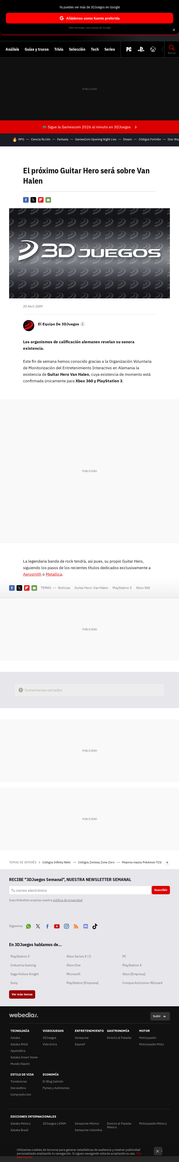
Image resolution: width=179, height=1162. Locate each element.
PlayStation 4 (131, 965)
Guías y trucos (37, 49)
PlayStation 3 (122, 588)
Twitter (33, 200)
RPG (21, 139)
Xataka (15, 1038)
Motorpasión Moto (151, 1044)
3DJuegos (49, 1038)
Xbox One (73, 965)
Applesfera (17, 1051)
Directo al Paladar (119, 1038)
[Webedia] (23, 1015)
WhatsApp (28, 925)
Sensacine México (87, 1124)
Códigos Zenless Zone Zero (96, 862)
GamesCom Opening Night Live (95, 139)
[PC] (129, 49)
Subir (157, 1016)
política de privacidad (68, 900)
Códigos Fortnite (150, 139)
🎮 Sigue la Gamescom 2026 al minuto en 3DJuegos (86, 127)
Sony (14, 983)
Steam (127, 139)
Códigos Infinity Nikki (56, 862)
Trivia (58, 49)
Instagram (66, 925)
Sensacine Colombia (88, 1130)
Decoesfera (18, 1088)
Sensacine (82, 1038)
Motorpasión (147, 1038)
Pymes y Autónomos (56, 1088)
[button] (61, 324)
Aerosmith (32, 574)
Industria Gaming (23, 965)
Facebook (26, 200)
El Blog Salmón (53, 1081)
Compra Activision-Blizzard (142, 983)
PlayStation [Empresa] (82, 983)
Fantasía (62, 139)
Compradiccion (20, 1094)
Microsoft (73, 974)
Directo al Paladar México (119, 1125)
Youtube (57, 925)
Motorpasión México (153, 1124)
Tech (95, 49)
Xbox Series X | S (78, 956)
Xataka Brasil (19, 1130)
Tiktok (95, 925)
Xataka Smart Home (24, 1057)
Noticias (64, 588)
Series (109, 49)
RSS (76, 925)
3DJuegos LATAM (54, 1124)
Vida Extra (50, 1044)
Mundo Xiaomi (20, 1064)
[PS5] (141, 49)
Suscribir (160, 890)
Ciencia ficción (40, 139)
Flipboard (41, 200)
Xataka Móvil (19, 1044)
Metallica (54, 574)
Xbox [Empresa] (133, 974)
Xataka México (20, 1124)
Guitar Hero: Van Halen (91, 588)
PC (124, 956)
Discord (85, 925)
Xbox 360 (143, 588)
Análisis (12, 49)
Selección (77, 49)
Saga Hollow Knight (24, 974)
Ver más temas (22, 994)
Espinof (80, 1044)
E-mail (48, 200)
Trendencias (18, 1081)
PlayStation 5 (20, 956)
